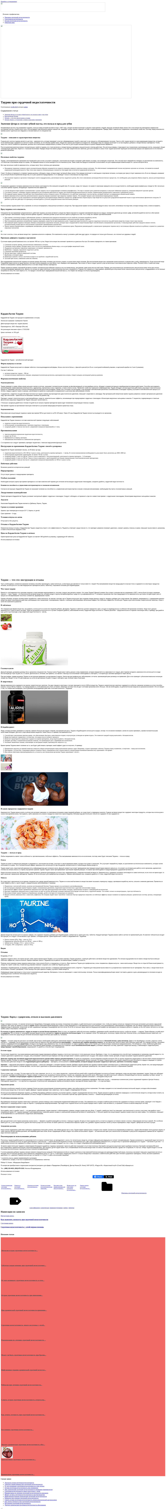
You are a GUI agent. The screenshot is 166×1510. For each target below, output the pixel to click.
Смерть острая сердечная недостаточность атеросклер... (23, 1400)
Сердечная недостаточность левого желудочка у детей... (23, 1325)
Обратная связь (10, 22)
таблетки (71, 1208)
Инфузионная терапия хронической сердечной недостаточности (26, 1496)
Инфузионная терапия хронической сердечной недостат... (23, 1370)
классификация (35, 1208)
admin (26, 107)
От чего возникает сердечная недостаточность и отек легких (24, 1486)
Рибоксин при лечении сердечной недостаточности (22, 1498)
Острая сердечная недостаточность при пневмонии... (22, 1295)
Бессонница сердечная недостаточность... (17, 1430)
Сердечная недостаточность (14, 19)
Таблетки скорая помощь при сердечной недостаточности (24, 1484)
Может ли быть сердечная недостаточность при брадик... (23, 1355)
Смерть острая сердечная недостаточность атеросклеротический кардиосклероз (31, 1500)
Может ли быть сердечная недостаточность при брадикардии (25, 1495)
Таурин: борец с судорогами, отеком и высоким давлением (23, 119)
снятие (65, 1208)
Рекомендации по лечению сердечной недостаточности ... (23, 1340)
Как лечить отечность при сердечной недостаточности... (23, 1415)
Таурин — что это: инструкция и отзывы (17, 118)
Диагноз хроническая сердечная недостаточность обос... (23, 1445)
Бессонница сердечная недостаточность (18, 1503)
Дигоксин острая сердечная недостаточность (19, 1482)
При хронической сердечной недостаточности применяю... (24, 1310)
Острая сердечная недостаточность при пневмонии (21, 1488)
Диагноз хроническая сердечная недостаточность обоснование (25, 1505)
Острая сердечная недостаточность (16, 21)
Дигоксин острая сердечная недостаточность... (19, 1250)
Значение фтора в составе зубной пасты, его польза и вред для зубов (26, 114)
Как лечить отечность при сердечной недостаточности (22, 1501)
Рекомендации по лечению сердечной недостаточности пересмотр (26, 1493)
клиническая (44, 1208)
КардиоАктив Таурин (11, 116)
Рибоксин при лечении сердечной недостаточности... (21, 1385)
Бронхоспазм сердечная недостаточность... (18, 1474)
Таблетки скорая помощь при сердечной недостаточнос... (23, 1265)
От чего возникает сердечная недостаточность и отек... (22, 1280)
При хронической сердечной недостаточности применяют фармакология (28, 1489)
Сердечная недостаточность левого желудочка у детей (22, 1491)
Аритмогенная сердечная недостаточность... (18, 1459)
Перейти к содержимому (9, 1)
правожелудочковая (56, 1208)
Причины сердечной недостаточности (17, 17)
